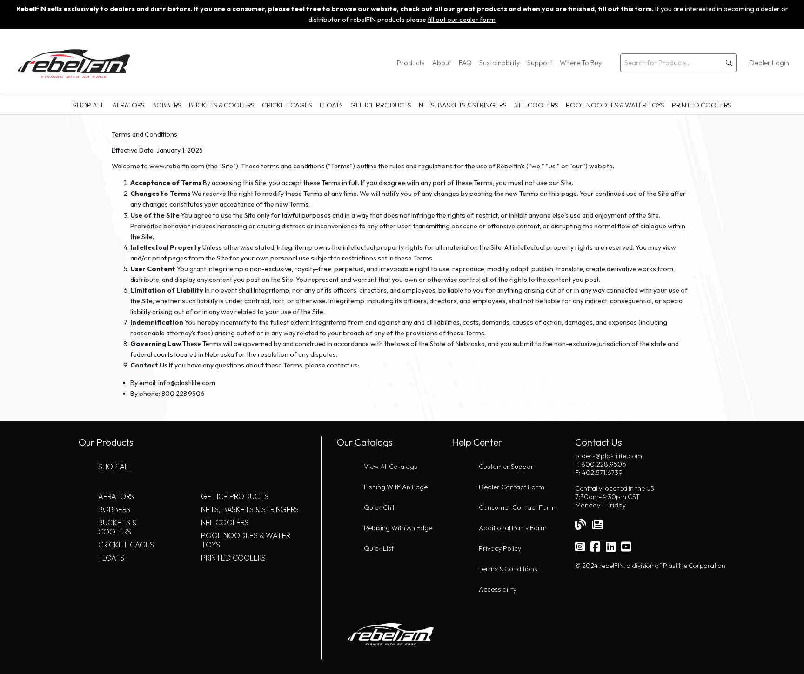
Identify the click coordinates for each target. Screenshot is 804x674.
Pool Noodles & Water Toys (615, 105)
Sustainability (499, 63)
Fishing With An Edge (396, 487)
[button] (729, 62)
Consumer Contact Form (517, 507)
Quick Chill (379, 507)
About (441, 63)
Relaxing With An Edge (398, 528)
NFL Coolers (536, 105)
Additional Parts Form (513, 528)
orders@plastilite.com (608, 456)
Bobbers (166, 105)
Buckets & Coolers (222, 105)
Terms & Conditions (508, 569)
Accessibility (497, 589)
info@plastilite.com (186, 383)
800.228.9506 (183, 393)
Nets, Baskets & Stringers (463, 105)
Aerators (128, 105)
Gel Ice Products (380, 105)
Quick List (379, 548)
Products (411, 63)
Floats (331, 105)
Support (539, 63)
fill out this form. (626, 9)
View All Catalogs (390, 466)
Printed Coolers (701, 105)
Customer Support (507, 466)
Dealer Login (769, 63)
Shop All (89, 105)
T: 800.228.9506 (600, 464)
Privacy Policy (500, 548)
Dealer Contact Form (511, 487)
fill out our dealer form (462, 19)
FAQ (465, 63)
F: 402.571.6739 (599, 472)
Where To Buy (581, 63)
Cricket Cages (287, 105)
